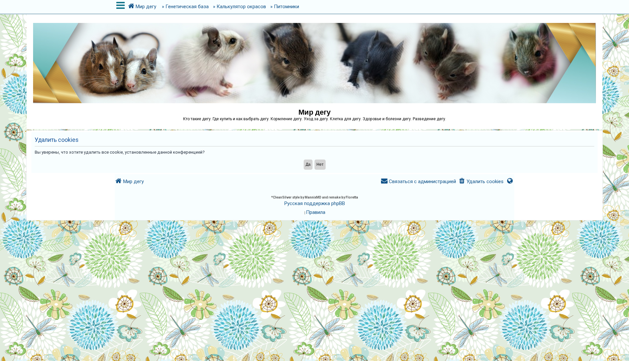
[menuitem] (481, 181)
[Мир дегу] (314, 59)
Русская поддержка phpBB (314, 203)
